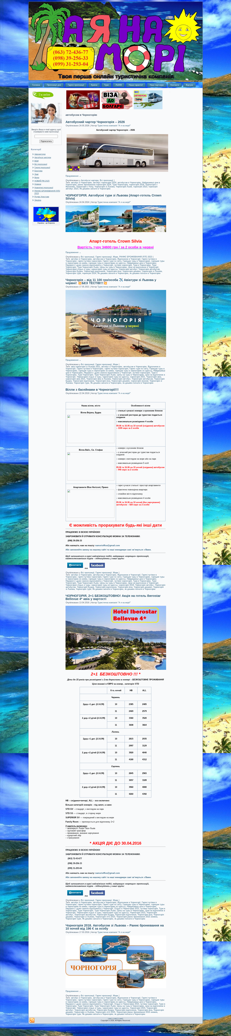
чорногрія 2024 (89, 273)
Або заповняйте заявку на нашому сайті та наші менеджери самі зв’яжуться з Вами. (108, 550)
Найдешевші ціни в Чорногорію (141, 263)
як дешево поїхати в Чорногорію (145, 273)
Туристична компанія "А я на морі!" (114, 125)
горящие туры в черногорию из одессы (107, 263)
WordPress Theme (118, 1026)
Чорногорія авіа (153, 377)
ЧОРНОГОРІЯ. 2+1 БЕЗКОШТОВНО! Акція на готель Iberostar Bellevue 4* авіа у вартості (113, 597)
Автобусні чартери (42, 157)
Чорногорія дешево (131, 271)
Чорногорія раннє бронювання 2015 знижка (136, 917)
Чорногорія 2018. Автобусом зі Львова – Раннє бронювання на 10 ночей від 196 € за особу (115, 927)
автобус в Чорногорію (81, 182)
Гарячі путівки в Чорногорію (90, 368)
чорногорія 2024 (136, 184)
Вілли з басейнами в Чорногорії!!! (92, 389)
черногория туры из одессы (104, 269)
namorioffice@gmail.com (107, 545)
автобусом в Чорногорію (129, 182)
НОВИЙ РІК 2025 (42, 181)
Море (36, 178)
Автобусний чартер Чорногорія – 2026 (95, 122)
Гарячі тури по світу (112, 261)
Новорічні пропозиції (43, 188)
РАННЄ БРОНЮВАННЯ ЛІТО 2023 (135, 257)
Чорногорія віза (114, 271)
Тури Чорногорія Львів (88, 267)
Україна (37, 200)
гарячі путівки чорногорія (90, 261)
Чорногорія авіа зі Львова (98, 379)
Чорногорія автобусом (149, 269)
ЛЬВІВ (119, 85)
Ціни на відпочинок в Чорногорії (143, 267)
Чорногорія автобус (128, 269)
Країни (94, 85)
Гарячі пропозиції (76, 85)
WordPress (103, 1026)
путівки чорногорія (123, 265)
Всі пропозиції (40, 164)
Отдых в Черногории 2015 (126, 908)
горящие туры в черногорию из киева (96, 370)
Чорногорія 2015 (137, 912)
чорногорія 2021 (137, 377)
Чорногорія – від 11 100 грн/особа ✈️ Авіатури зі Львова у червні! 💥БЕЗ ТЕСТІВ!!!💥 (111, 281)
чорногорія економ (139, 381)
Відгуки (189, 85)
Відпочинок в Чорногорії (129, 259)
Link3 (121, 1019)
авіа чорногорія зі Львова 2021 (85, 366)
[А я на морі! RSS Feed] (32, 1020)
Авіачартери (40, 154)
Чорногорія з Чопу (84, 186)
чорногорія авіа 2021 (75, 379)
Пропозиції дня (54, 85)
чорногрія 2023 (140, 186)
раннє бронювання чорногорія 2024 (94, 184)
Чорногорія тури (73, 273)
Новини (37, 184)
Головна (36, 85)
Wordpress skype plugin (115, 1028)
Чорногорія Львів (124, 186)
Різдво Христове (41, 197)
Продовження (73, 176)
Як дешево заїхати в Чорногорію (95, 188)
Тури (106, 85)
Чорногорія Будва (74, 271)
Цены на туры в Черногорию (113, 267)
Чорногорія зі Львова (105, 186)
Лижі (36, 174)
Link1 (110, 1019)
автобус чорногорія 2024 (104, 182)
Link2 (115, 1019)
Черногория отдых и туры (78, 269)
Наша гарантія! (136, 85)
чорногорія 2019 (126, 585)
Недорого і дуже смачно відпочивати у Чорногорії (89, 265)
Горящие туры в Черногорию (136, 261)
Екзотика (38, 171)
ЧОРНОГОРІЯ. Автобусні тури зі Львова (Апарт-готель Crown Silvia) (113, 197)
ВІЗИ (36, 161)
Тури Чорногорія (120, 184)
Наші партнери (157, 85)
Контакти (174, 85)
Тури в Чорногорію (142, 265)
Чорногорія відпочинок (94, 271)
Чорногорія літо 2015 (105, 917)
